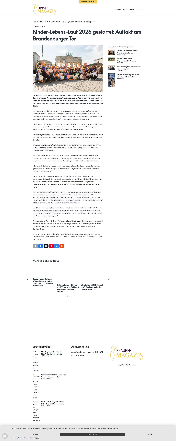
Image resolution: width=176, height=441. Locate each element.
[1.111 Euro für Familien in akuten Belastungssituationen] (111, 50)
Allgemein (73, 352)
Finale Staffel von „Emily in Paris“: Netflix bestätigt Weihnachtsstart (53, 403)
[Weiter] (109, 279)
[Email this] (35, 246)
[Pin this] (51, 246)
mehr (150, 434)
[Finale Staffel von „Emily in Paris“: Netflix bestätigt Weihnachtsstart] (36, 402)
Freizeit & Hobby (86, 352)
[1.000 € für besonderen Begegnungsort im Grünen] (111, 58)
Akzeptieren (92, 434)
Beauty (79, 352)
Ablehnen (35, 434)
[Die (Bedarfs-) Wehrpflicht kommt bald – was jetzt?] (111, 66)
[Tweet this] (46, 246)
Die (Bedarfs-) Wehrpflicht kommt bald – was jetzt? (129, 67)
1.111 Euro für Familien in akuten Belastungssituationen (127, 51)
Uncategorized (81, 355)
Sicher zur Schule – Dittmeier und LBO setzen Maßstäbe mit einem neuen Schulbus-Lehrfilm (68, 288)
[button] (142, 9)
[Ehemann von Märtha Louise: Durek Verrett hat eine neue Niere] (36, 374)
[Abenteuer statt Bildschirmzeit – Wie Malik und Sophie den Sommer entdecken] (92, 266)
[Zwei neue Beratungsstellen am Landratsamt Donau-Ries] (111, 74)
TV (75, 355)
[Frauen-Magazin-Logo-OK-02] (44, 9)
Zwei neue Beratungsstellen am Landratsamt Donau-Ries (128, 75)
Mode (94, 352)
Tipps (72, 355)
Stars (100, 352)
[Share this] (40, 246)
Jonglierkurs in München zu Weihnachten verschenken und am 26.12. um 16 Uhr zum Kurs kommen (43, 282)
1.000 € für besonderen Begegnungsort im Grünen (126, 59)
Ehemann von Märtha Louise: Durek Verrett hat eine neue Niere (53, 375)
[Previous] (27, 279)
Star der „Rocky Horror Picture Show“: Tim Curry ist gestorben (52, 353)
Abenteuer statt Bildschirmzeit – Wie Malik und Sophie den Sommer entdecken (92, 287)
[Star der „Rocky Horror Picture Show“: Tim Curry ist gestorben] (36, 352)
